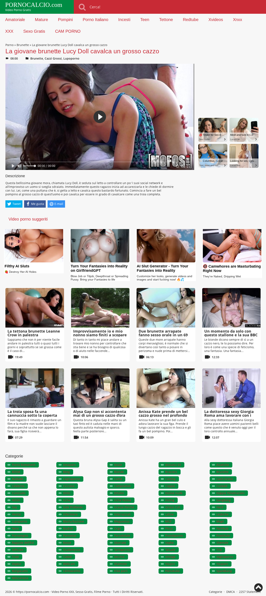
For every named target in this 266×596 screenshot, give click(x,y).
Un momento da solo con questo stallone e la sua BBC (230, 333)
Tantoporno (122, 550)
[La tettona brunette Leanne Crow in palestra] (34, 308)
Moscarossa (20, 578)
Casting (170, 479)
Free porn (121, 571)
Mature (41, 19)
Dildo (66, 493)
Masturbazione (73, 521)
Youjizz (170, 564)
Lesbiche (222, 514)
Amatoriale (15, 19)
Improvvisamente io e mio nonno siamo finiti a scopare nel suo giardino (100, 335)
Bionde (119, 472)
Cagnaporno (71, 479)
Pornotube (172, 571)
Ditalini (119, 493)
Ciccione (69, 486)
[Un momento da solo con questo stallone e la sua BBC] (231, 308)
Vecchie (119, 557)
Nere (15, 528)
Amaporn (69, 465)
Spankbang (224, 571)
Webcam (69, 564)
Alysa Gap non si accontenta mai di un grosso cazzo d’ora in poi (99, 415)
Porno (9, 45)
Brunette (23, 45)
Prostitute (223, 535)
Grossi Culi (172, 507)
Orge (117, 528)
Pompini (65, 19)
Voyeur (16, 564)
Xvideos (215, 19)
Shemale (222, 543)
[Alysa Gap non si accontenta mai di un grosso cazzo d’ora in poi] (100, 388)
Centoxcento (71, 571)
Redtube (190, 19)
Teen (144, 19)
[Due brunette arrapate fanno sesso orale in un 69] (166, 308)
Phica (169, 528)
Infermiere (70, 514)
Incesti (124, 19)
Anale (118, 465)
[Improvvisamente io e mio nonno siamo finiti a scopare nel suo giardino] (100, 308)
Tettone (166, 19)
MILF (168, 521)
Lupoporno (71, 58)
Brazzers (171, 472)
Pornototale (122, 535)
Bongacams (20, 571)
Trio (219, 550)
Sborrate (120, 543)
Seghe (169, 543)
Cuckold (221, 486)
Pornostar (69, 535)
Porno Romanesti (24, 465)
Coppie (170, 486)
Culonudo (18, 493)
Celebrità (18, 486)
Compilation (122, 486)
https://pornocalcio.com (32, 592)
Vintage (170, 557)
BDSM (16, 472)
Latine (169, 514)
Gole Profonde (73, 507)
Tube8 (67, 557)
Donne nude (173, 493)
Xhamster (120, 564)
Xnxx (237, 19)
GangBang (223, 500)
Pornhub (222, 528)
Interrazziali (122, 514)
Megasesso (121, 521)
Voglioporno (224, 557)
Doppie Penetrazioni (230, 493)
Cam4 (118, 479)
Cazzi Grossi (53, 58)
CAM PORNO (68, 31)
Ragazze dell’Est (23, 543)
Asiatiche (222, 465)
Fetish (16, 500)
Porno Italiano (95, 19)
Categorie (215, 592)
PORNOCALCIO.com (33, 5)
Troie (15, 557)
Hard (219, 507)
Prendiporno (174, 535)
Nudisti (68, 528)
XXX (9, 31)
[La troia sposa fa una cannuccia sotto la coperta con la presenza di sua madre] (34, 388)
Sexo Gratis (34, 31)
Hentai (16, 514)
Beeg (66, 472)
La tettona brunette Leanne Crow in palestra (33, 333)
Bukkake (17, 479)
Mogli (220, 521)
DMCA (230, 592)
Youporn (222, 564)
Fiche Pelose (122, 500)
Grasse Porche (124, 507)
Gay (14, 507)
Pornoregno (20, 535)
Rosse (67, 543)
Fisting (169, 500)
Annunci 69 (173, 465)
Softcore (17, 550)
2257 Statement (250, 592)
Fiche (66, 500)
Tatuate (170, 550)
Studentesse (71, 550)
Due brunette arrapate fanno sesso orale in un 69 (163, 333)
